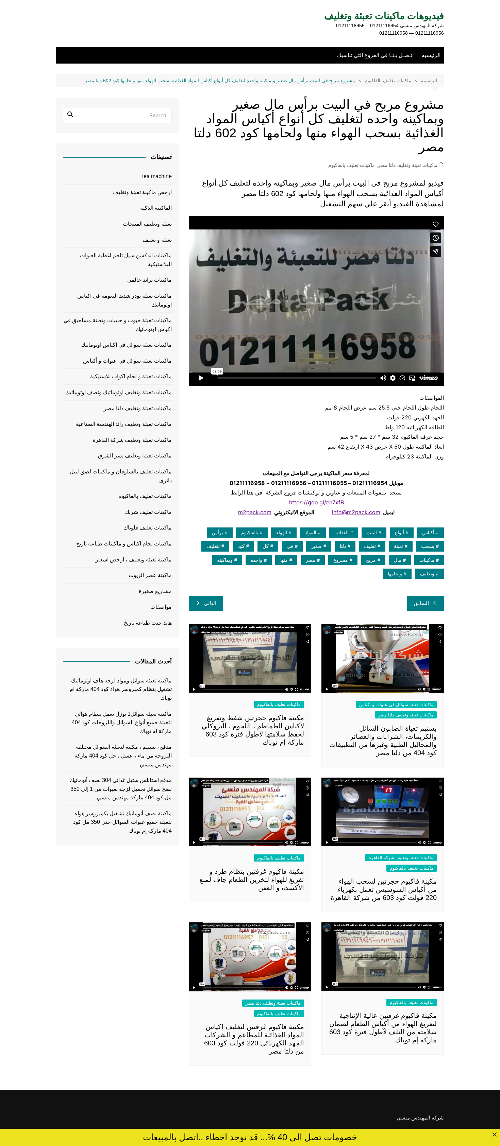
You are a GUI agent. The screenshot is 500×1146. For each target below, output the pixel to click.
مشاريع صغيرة (155, 591)
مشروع (340, 560)
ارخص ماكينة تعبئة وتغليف (142, 192)
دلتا (343, 546)
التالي (210, 603)
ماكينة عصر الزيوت (150, 575)
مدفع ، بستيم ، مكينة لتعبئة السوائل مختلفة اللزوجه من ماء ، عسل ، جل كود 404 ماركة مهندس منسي (123, 755)
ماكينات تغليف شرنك (148, 512)
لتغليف (213, 546)
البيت (372, 532)
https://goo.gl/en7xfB (316, 502)
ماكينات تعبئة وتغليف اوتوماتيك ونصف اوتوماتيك (118, 392)
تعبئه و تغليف (157, 240)
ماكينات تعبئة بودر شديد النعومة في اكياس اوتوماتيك (124, 300)
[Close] (494, 1134)
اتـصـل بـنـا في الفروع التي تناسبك (375, 55)
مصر (310, 560)
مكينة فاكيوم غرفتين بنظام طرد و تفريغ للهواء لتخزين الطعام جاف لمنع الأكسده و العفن (251, 879)
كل (266, 546)
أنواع (399, 532)
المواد (310, 532)
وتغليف (427, 573)
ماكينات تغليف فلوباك (147, 528)
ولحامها (395, 573)
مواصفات (161, 607)
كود (241, 546)
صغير (316, 546)
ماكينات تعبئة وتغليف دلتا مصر (407, 165)
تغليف (370, 546)
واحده (256, 560)
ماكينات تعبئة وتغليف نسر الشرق (135, 455)
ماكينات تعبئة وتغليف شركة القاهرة (401, 857)
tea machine (157, 176)
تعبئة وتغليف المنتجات (147, 224)
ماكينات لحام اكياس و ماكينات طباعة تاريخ (124, 543)
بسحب (427, 546)
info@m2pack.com (356, 512)
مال (397, 560)
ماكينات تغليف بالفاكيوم (351, 165)
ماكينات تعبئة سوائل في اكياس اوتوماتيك (126, 345)
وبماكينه (225, 560)
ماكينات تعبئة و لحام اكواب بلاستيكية (131, 376)
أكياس (428, 532)
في (290, 546)
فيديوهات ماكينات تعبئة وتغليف (384, 15)
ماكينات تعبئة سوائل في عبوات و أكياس (396, 704)
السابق (421, 603)
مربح (371, 560)
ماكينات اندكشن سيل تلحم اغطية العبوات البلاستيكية (126, 260)
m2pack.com (254, 512)
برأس (217, 532)
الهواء (281, 532)
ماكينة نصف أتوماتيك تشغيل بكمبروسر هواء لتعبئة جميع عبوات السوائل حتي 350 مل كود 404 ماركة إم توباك (122, 822)
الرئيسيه (431, 55)
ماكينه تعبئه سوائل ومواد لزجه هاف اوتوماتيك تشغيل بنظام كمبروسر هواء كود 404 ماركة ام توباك (121, 689)
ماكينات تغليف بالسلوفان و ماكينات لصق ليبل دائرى (121, 476)
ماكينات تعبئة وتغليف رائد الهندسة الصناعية (124, 424)
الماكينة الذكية (156, 208)
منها (284, 560)
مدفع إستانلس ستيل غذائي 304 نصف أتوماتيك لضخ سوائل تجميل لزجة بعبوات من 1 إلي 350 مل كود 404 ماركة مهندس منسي (121, 788)
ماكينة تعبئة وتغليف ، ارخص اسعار (134, 559)
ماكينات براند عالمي (149, 280)
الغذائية (341, 532)
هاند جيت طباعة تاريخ (148, 623)
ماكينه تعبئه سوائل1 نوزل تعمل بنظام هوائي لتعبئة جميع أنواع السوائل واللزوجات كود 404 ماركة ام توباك (122, 722)
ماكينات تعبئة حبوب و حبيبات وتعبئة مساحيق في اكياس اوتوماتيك (118, 324)
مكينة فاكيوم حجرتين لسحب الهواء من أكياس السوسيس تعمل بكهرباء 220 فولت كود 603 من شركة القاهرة (384, 889)
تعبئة (398, 546)
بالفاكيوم (249, 532)
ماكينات (426, 560)
